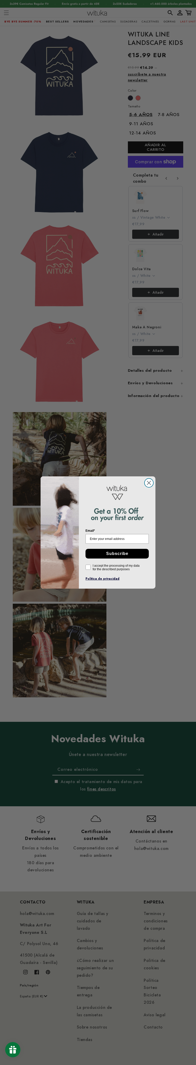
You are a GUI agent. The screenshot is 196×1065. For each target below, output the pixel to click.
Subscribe (117, 553)
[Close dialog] (148, 482)
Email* (90, 530)
